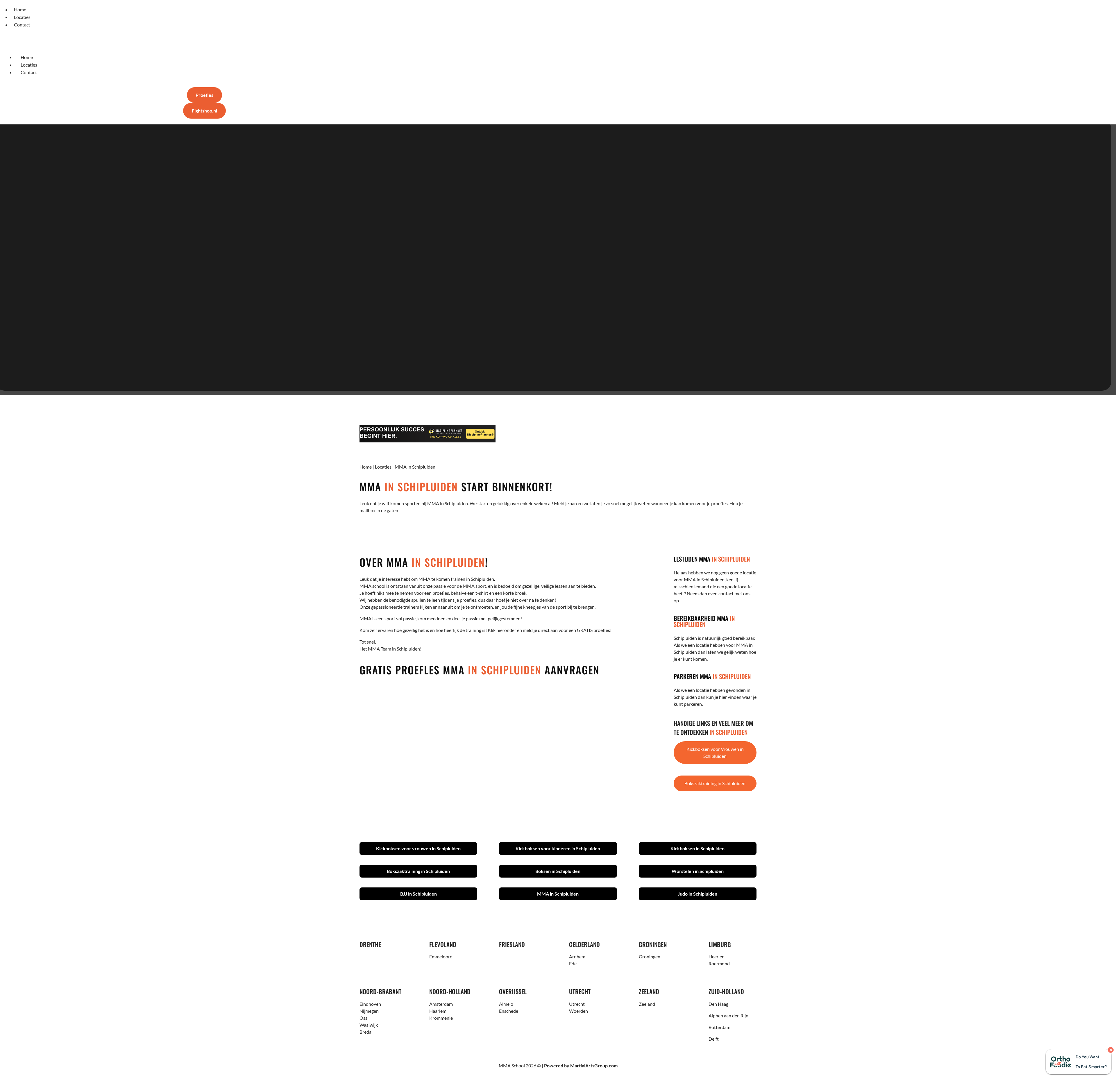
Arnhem (577, 956)
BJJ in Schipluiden (418, 893)
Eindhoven (370, 1004)
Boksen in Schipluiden (557, 871)
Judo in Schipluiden (697, 893)
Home (366, 466)
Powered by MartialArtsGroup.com (581, 1065)
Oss (363, 1018)
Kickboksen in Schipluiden (697, 848)
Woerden (578, 1011)
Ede (573, 963)
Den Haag (718, 1004)
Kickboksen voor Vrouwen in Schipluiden (715, 752)
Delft (714, 1039)
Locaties (383, 466)
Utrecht (577, 1004)
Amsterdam (441, 1004)
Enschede (508, 1011)
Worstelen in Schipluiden (698, 871)
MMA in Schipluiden (558, 893)
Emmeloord (441, 956)
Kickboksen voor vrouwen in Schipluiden (418, 848)
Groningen (649, 956)
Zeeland (647, 1004)
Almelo (506, 1004)
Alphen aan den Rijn (728, 1015)
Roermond (719, 963)
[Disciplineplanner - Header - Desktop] (558, 433)
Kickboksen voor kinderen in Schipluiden (558, 848)
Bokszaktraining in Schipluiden (714, 783)
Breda (365, 1032)
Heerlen (717, 956)
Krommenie (441, 1018)
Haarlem (437, 1011)
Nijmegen (369, 1011)
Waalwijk (369, 1025)
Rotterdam (719, 1027)
